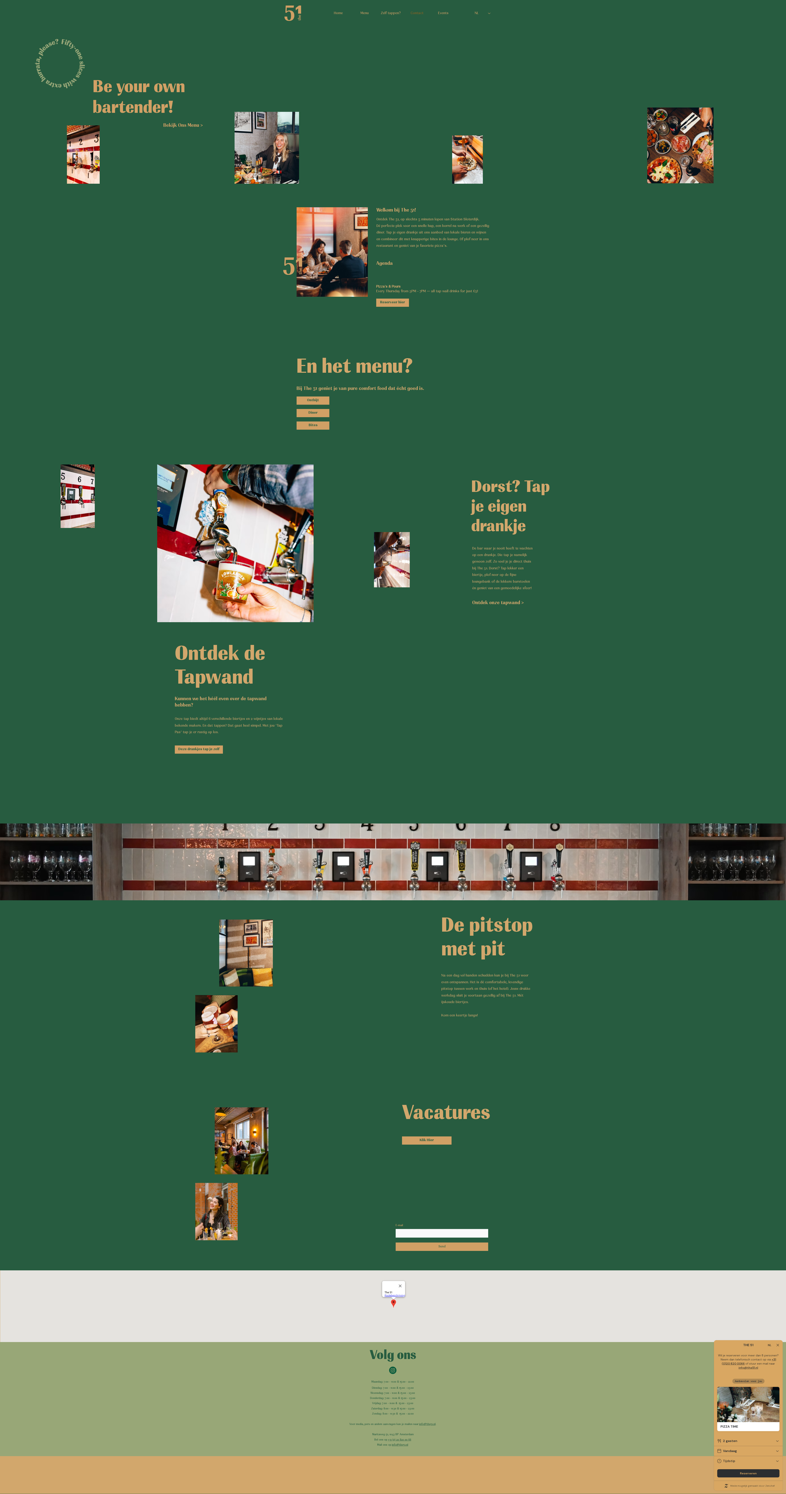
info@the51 (398, 1444)
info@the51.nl (427, 1424)
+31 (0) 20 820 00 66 (399, 1439)
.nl (406, 1444)
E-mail (399, 1225)
